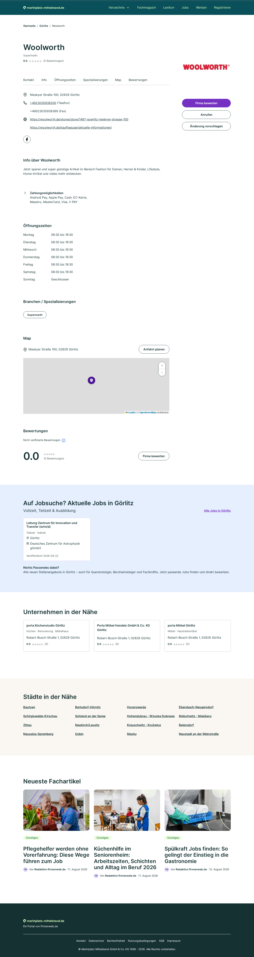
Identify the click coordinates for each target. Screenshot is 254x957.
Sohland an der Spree (90, 716)
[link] (56, 539)
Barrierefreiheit (116, 940)
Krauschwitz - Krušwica (144, 725)
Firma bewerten (154, 456)
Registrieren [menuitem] (222, 7)
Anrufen (206, 114)
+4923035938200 (43, 103)
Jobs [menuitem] (185, 7)
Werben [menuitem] (201, 7)
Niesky (132, 734)
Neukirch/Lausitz (87, 725)
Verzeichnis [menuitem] (117, 7)
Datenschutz (96, 940)
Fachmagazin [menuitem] (146, 7)
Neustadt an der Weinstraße (199, 734)
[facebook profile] (27, 139)
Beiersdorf (186, 725)
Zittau (27, 725)
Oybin (79, 734)
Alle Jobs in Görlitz (217, 510)
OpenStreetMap (147, 412)
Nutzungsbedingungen (142, 940)
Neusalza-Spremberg (38, 734)
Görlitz (43, 25)
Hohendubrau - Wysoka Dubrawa (151, 716)
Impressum (174, 940)
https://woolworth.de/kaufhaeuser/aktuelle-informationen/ (71, 127)
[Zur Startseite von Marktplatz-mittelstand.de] (43, 7)
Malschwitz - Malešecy (195, 716)
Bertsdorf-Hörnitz (88, 707)
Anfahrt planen (154, 349)
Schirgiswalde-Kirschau (40, 716)
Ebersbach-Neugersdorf (196, 707)
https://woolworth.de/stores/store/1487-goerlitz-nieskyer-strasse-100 (79, 119)
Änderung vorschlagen (206, 126)
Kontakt (81, 940)
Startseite (29, 25)
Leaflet (132, 412)
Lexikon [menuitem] (168, 7)
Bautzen (29, 707)
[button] (91, 381)
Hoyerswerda (136, 707)
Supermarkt (34, 314)
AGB (161, 940)
